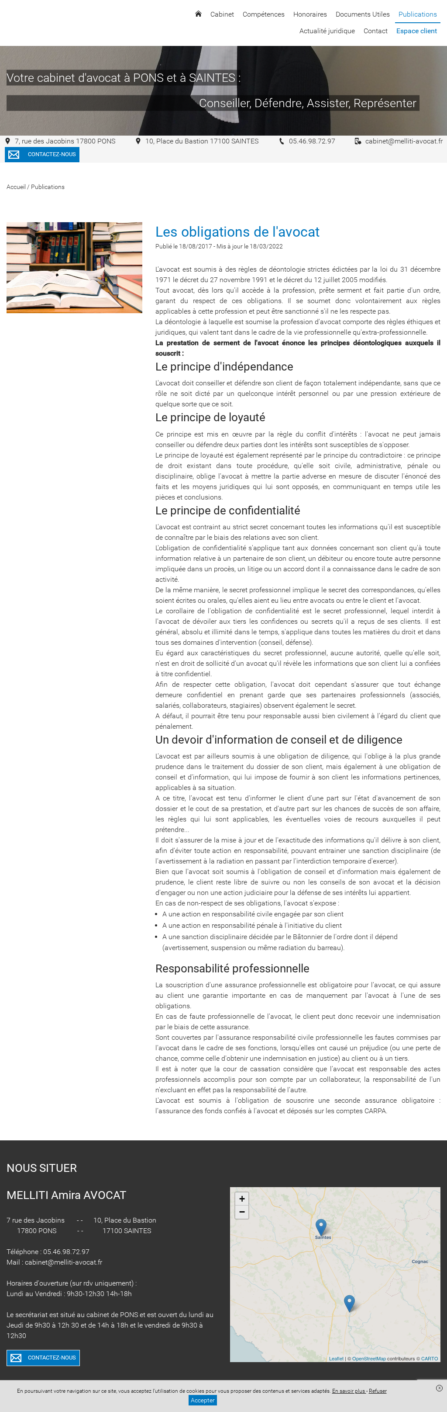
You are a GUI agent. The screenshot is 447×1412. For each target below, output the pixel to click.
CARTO (429, 1358)
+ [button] (242, 1198)
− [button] (242, 1211)
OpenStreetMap (369, 1358)
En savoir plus (349, 1391)
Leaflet (336, 1358)
